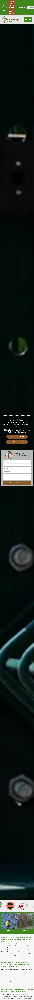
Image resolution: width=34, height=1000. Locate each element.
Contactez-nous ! (17, 442)
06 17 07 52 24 (6, 7)
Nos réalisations (17, 436)
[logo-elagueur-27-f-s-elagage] (10, 19)
